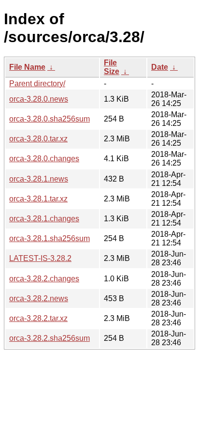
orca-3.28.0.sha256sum (49, 119)
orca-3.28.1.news (38, 179)
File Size (111, 67)
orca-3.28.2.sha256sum (49, 338)
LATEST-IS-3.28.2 (40, 258)
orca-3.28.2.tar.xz (38, 318)
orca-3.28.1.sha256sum (49, 238)
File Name (27, 67)
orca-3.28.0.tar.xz (38, 139)
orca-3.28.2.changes (44, 279)
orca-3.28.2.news (38, 298)
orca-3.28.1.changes (44, 218)
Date (159, 67)
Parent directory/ (37, 83)
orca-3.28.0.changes (44, 158)
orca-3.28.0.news (38, 99)
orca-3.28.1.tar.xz (38, 199)
